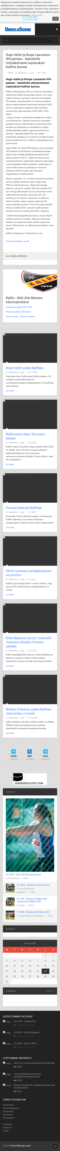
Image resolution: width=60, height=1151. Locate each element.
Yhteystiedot (8, 1118)
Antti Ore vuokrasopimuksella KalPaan (34, 1062)
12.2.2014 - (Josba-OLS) (25, 1021)
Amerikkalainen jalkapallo (31, 915)
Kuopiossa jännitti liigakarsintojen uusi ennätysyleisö (34, 1086)
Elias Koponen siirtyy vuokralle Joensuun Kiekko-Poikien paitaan (28, 642)
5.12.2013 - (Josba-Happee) (27, 1032)
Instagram (7, 1127)
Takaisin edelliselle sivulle (17, 241)
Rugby (22, 905)
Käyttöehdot (8, 1105)
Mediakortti (8, 1111)
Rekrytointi (8, 1114)
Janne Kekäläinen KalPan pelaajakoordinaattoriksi (27, 1075)
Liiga (31, 72)
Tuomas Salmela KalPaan (24, 508)
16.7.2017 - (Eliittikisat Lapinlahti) (23, 874)
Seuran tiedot (12, 316)
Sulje (55, 19)
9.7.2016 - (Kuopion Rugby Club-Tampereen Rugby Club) (32, 900)
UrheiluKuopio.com (20, 1145)
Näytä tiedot (37, 15)
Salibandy (20, 1025)
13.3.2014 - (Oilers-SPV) (25, 1043)
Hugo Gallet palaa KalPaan (25, 368)
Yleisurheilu (13, 878)
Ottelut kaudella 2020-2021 (18, 312)
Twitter (6, 1131)
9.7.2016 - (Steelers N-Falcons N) (33, 912)
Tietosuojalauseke (11, 1108)
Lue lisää (10, 390)
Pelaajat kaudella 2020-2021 (19, 307)
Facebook (7, 1124)
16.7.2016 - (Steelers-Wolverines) (33, 884)
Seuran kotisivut (27, 316)
